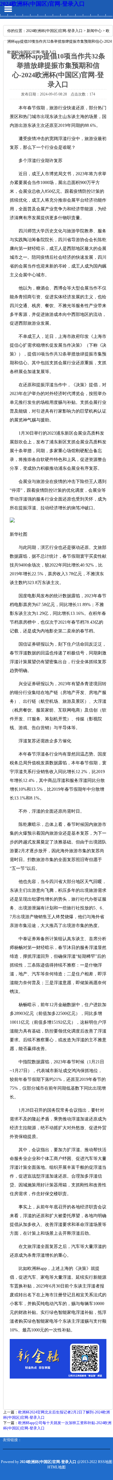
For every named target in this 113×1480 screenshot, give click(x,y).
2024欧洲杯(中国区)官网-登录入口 (42, 4)
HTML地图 (56, 1467)
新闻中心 (94, 31)
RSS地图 (105, 1462)
